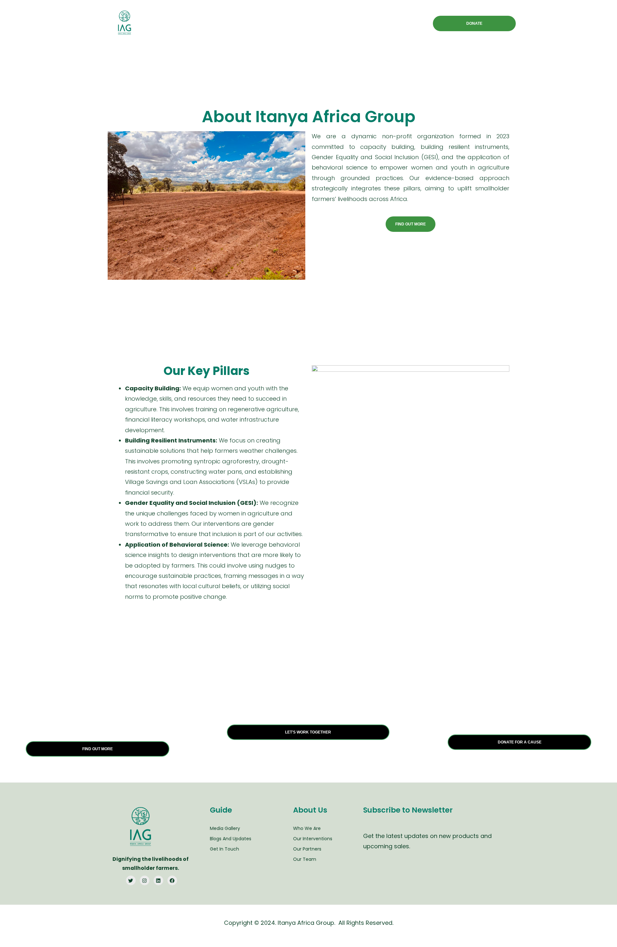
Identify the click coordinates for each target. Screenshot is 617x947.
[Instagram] (144, 880)
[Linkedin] (158, 880)
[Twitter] (131, 880)
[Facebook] (172, 880)
